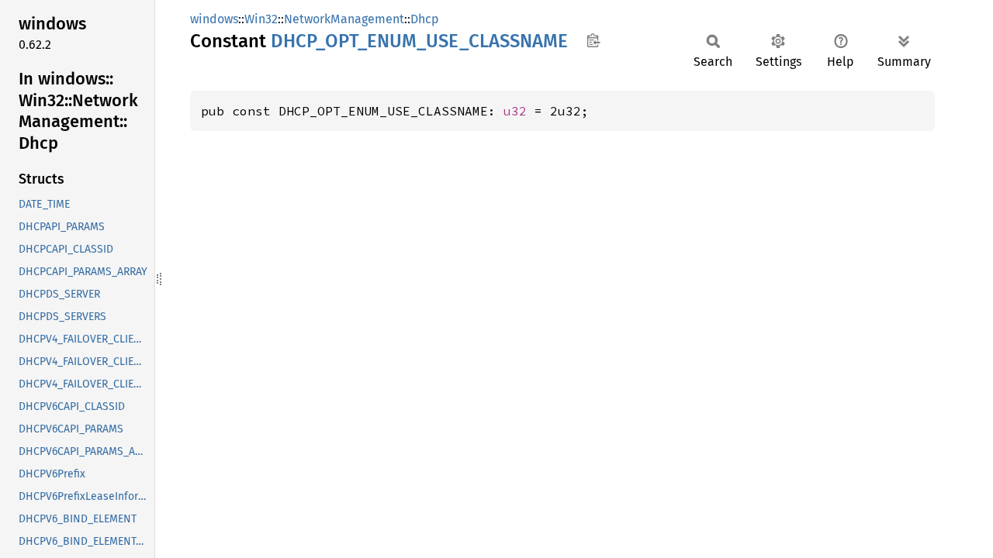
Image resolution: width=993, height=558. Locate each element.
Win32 (261, 19)
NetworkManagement (344, 19)
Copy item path (593, 40)
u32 (515, 111)
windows (214, 19)
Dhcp (424, 19)
